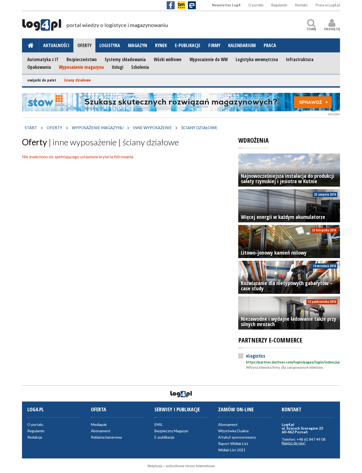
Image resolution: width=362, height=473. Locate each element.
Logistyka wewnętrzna (257, 59)
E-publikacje (187, 45)
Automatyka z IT (43, 59)
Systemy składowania (125, 59)
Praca (270, 45)
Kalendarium (242, 45)
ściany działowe (77, 80)
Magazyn (137, 45)
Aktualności (56, 45)
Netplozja (155, 466)
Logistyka (109, 45)
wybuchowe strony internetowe (190, 466)
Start (31, 127)
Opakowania (39, 67)
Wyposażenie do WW (208, 59)
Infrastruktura (300, 59)
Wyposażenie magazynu (81, 67)
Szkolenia (140, 67)
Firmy (214, 45)
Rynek (161, 45)
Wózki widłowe (168, 59)
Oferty (84, 45)
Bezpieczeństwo (82, 59)
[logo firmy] (41, 27)
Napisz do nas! (294, 443)
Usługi (117, 67)
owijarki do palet (41, 80)
